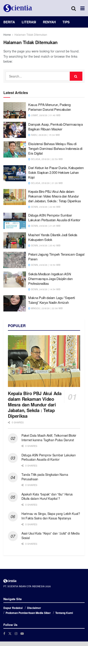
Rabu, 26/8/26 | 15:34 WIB (45, 135)
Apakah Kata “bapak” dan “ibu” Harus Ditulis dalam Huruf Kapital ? (47, 496)
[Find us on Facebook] (4, 633)
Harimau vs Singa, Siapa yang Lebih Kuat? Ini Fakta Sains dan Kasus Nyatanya (50, 515)
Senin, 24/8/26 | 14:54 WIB (45, 289)
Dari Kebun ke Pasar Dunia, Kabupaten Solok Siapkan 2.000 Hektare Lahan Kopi (55, 172)
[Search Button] (73, 8)
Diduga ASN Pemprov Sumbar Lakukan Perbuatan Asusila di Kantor (54, 217)
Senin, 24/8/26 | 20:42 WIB (45, 245)
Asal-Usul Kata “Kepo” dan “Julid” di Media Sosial (50, 535)
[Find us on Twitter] (10, 633)
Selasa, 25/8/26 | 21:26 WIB (46, 183)
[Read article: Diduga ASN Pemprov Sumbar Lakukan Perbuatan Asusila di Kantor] (14, 221)
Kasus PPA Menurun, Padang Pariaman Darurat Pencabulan (49, 107)
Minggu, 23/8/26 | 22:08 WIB (46, 308)
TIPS (66, 22)
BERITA (9, 22)
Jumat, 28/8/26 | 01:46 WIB (45, 115)
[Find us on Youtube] (22, 633)
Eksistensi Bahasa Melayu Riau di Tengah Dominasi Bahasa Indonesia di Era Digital (55, 148)
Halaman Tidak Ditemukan (30, 34)
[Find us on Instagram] (16, 633)
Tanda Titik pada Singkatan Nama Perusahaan (44, 476)
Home (7, 34)
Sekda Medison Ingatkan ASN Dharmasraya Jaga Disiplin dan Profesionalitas (50, 278)
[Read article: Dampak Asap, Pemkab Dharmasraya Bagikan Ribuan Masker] (14, 130)
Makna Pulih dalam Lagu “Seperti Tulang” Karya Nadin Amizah (51, 300)
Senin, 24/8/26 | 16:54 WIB (45, 264)
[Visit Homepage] (17, 8)
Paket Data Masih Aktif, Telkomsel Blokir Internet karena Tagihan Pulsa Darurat (48, 437)
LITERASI (29, 22)
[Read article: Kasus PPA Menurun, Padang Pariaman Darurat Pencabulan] (14, 110)
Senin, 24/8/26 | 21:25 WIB (45, 225)
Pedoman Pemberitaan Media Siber (28, 613)
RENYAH (49, 22)
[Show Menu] (82, 8)
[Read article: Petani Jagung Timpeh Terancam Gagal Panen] (14, 260)
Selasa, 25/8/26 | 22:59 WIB (46, 159)
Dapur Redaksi (13, 608)
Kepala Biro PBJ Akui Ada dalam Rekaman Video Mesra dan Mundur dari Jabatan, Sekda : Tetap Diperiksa (54, 196)
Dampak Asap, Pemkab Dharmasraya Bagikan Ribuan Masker (55, 126)
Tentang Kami (64, 613)
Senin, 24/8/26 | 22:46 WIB (45, 206)
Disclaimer (34, 608)
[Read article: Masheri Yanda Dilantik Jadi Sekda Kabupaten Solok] (14, 240)
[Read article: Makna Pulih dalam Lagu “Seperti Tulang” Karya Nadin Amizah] (14, 303)
